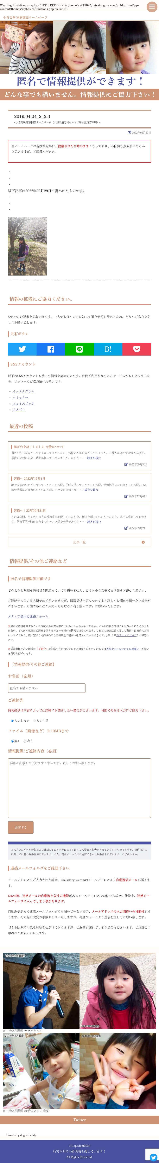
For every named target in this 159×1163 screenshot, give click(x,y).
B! (108, 349)
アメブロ (19, 409)
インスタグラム (23, 391)
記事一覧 (79, 542)
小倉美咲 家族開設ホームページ (25, 17)
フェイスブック (23, 403)
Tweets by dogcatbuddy (21, 1135)
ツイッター (20, 397)
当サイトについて (126, 635)
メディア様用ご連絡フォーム (28, 616)
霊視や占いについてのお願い (122, 649)
